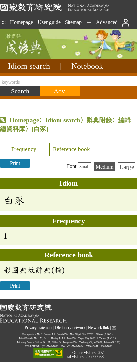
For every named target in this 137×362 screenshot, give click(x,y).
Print (15, 163)
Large (126, 166)
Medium (104, 167)
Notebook (87, 66)
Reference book (71, 149)
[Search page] (33, 57)
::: (4, 22)
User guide (49, 22)
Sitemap (73, 22)
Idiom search (29, 66)
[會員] (126, 22)
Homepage (21, 22)
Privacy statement (38, 328)
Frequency (23, 149)
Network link (98, 328)
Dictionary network (70, 328)
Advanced (107, 22)
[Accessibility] (48, 353)
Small (84, 166)
